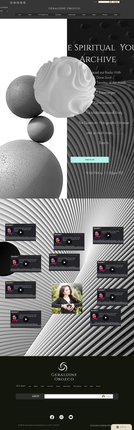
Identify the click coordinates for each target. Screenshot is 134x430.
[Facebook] (21, 3)
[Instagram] (15, 3)
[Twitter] (24, 3)
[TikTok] (18, 3)
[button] (83, 14)
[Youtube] (71, 417)
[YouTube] (11, 3)
